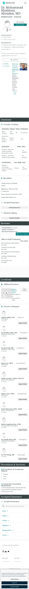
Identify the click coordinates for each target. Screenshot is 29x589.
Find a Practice (5, 561)
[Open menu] (25, 2)
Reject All (14, 583)
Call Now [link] (15, 59)
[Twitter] (8, 551)
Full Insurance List (14, 207)
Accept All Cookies (14, 586)
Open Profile (23, 323)
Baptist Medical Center (14, 290)
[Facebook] (3, 551)
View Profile (24, 289)
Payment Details (14, 218)
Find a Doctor (17, 561)
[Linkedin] (6, 551)
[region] (14, 579)
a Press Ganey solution (10, 545)
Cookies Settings (14, 579)
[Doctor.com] (8, 3)
